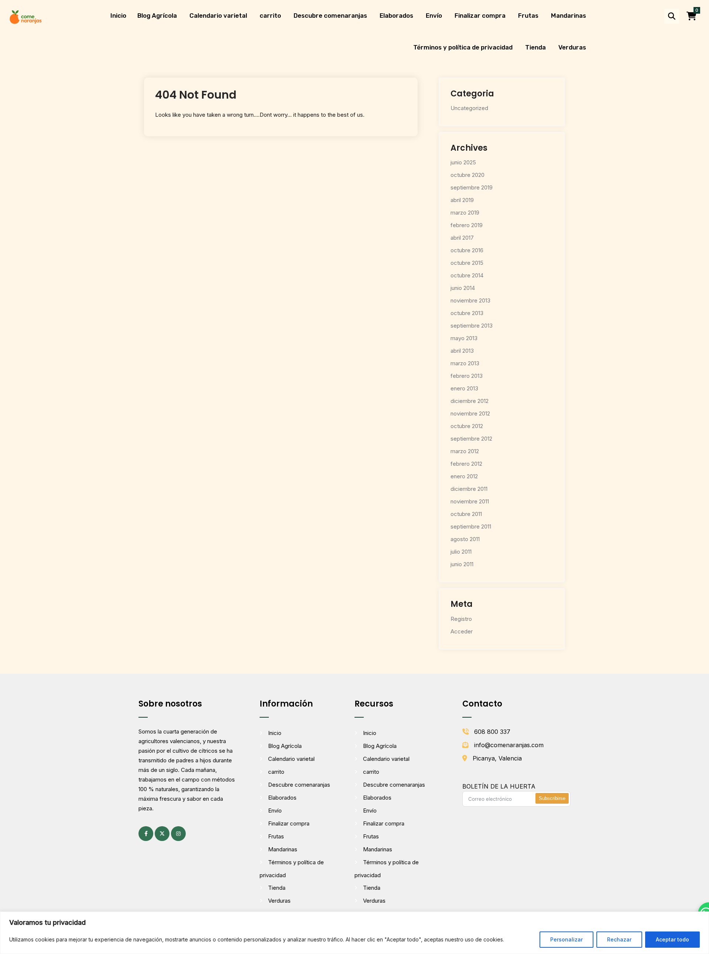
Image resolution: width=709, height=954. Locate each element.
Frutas (528, 15)
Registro (461, 618)
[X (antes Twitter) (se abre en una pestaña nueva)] (162, 833)
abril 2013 (462, 350)
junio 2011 (462, 564)
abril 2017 (462, 237)
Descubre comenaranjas (330, 15)
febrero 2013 (467, 375)
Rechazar (619, 939)
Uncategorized (469, 108)
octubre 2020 (467, 174)
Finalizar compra (480, 15)
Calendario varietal (218, 15)
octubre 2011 (466, 513)
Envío (434, 15)
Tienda (535, 47)
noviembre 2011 (470, 501)
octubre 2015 (467, 262)
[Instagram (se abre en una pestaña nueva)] (178, 833)
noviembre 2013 (470, 300)
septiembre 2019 (472, 187)
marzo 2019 (465, 212)
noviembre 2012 (470, 413)
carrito (270, 15)
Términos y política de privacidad (463, 47)
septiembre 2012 (471, 438)
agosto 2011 (465, 539)
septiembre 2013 (472, 325)
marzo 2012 (465, 451)
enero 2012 (464, 476)
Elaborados (396, 15)
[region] (354, 933)
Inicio (118, 15)
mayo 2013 (464, 338)
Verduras (572, 47)
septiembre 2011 (471, 526)
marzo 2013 (465, 363)
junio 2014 (463, 287)
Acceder (462, 631)
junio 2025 (463, 162)
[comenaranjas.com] (25, 16)
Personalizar (566, 939)
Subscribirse (552, 798)
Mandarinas (568, 15)
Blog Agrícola (157, 15)
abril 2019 (462, 200)
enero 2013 (464, 388)
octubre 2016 (467, 250)
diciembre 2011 (469, 488)
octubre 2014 (467, 275)
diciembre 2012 (470, 400)
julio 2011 (461, 551)
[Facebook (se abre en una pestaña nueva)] (145, 833)
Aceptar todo (672, 939)
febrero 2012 (466, 463)
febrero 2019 (467, 225)
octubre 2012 (467, 426)
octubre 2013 (467, 313)
